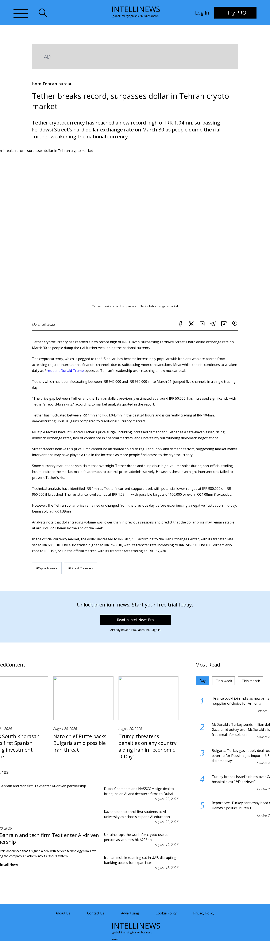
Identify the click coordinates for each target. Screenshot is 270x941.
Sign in (156, 630)
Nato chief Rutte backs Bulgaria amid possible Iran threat (79, 743)
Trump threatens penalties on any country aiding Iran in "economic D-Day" (148, 746)
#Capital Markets (46, 568)
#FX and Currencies (81, 568)
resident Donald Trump (65, 370)
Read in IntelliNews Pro (135, 619)
